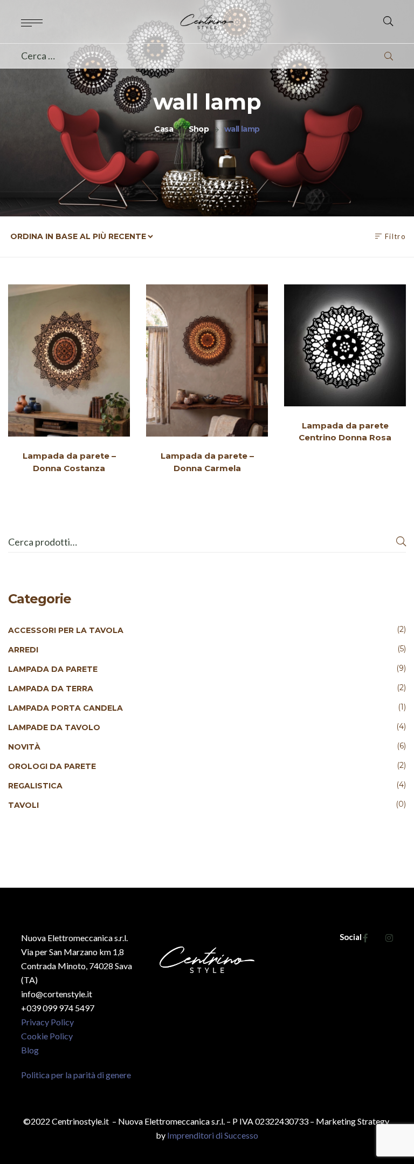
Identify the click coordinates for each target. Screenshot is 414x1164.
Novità (24, 747)
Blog (30, 1050)
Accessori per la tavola (65, 630)
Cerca (401, 542)
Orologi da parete (52, 766)
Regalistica (35, 786)
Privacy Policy (47, 1022)
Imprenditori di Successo (212, 1135)
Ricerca (388, 56)
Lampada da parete (53, 669)
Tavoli (23, 805)
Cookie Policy (47, 1036)
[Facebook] (365, 937)
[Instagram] (389, 937)
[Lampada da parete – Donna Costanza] (69, 360)
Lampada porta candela (65, 708)
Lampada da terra (50, 688)
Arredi (23, 650)
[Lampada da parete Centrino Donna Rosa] (345, 345)
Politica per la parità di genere (76, 1075)
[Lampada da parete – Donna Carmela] (207, 360)
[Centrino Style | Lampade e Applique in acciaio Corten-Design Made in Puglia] (207, 21)
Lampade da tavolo (54, 727)
